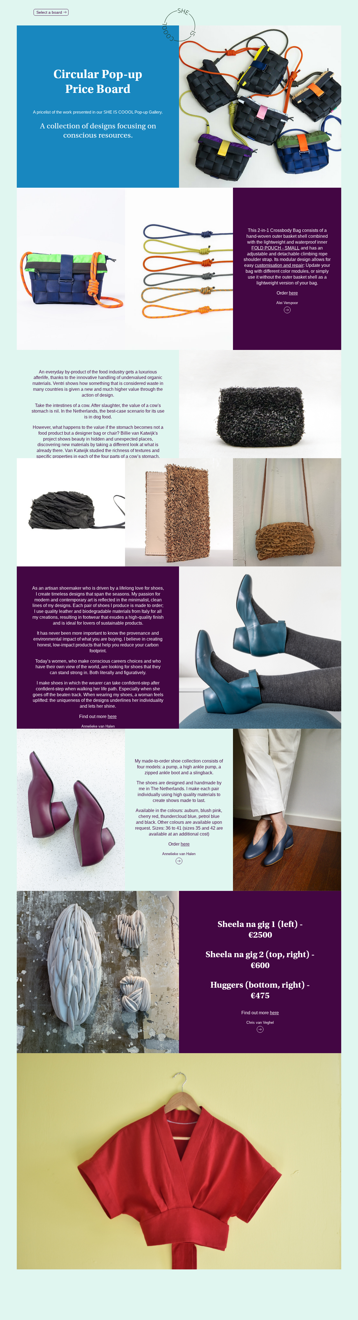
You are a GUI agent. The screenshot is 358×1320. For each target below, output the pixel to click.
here (293, 293)
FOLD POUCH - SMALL (275, 248)
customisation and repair (279, 265)
